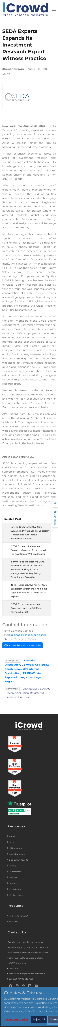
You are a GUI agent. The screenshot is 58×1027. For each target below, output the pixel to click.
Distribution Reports (18, 860)
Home (12, 836)
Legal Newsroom (17, 854)
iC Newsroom (15, 848)
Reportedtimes (14, 677)
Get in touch (14, 968)
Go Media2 (42, 664)
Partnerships (15, 871)
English (9, 681)
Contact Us (14, 883)
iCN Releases (15, 889)
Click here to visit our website (22, 645)
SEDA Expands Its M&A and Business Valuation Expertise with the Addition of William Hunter (29, 550)
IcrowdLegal (33, 677)
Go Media (28, 664)
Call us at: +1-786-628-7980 (21, 979)
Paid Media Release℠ (18, 916)
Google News (13, 669)
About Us (13, 877)
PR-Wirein (34, 673)
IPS (24, 673)
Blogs (11, 842)
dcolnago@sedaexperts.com (28, 634)
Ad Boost (13, 922)
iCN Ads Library (16, 895)
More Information (16, 1019)
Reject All (39, 1019)
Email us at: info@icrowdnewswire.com (27, 973)
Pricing (12, 866)
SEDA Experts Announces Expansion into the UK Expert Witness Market (27, 608)
